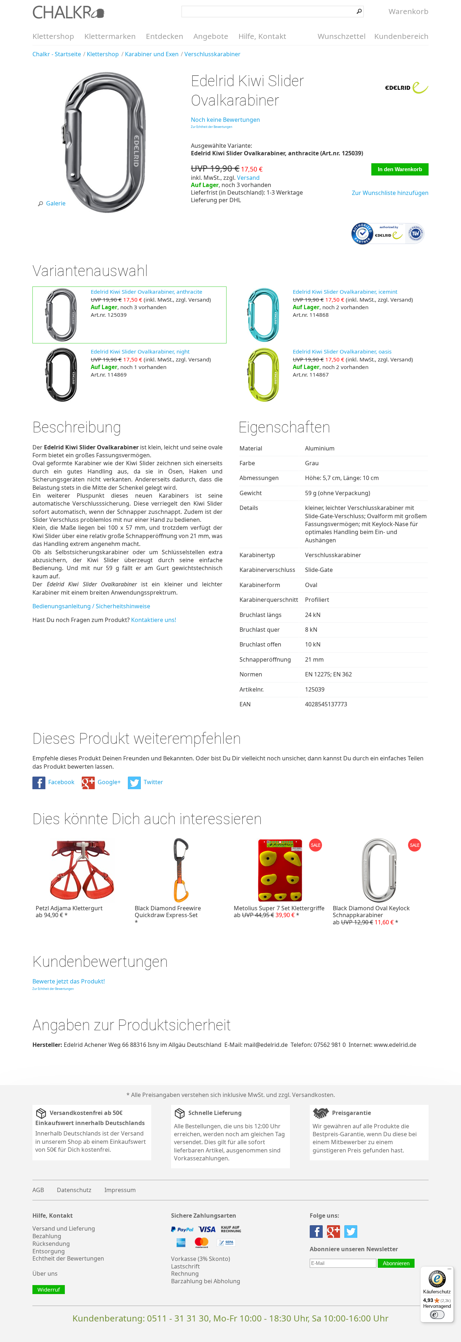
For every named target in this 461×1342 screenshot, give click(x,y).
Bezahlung (46, 1236)
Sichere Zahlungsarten (203, 1215)
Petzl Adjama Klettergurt (69, 911)
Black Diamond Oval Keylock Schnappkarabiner (371, 915)
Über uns (45, 1273)
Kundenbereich (401, 36)
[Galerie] (103, 212)
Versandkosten (313, 1095)
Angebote (210, 36)
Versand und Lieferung (63, 1228)
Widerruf (48, 1289)
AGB (38, 1190)
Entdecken (164, 36)
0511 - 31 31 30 (178, 1318)
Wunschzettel (342, 36)
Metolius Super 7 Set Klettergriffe (279, 911)
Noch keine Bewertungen (225, 120)
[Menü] (449, 1270)
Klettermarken (110, 36)
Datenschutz (74, 1190)
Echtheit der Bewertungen (68, 1258)
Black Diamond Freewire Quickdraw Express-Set (168, 915)
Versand (248, 178)
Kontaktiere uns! (153, 620)
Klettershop (53, 36)
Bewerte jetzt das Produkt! (68, 981)
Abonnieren (396, 1263)
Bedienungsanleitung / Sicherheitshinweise (91, 606)
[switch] (437, 1314)
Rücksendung (51, 1244)
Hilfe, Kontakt (262, 36)
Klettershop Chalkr (68, 12)
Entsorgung (48, 1251)
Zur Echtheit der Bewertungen (211, 127)
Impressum (120, 1190)
